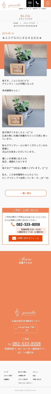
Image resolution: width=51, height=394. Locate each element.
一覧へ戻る (26, 193)
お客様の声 (21, 376)
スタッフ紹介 (8, 376)
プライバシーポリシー (25, 383)
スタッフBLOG (23, 379)
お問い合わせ (37, 379)
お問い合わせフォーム (28, 237)
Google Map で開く (27, 327)
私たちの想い (22, 372)
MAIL (30, 6)
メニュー (35, 372)
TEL (37, 6)
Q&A (34, 376)
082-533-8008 (28, 224)
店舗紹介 (6, 379)
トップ (6, 372)
